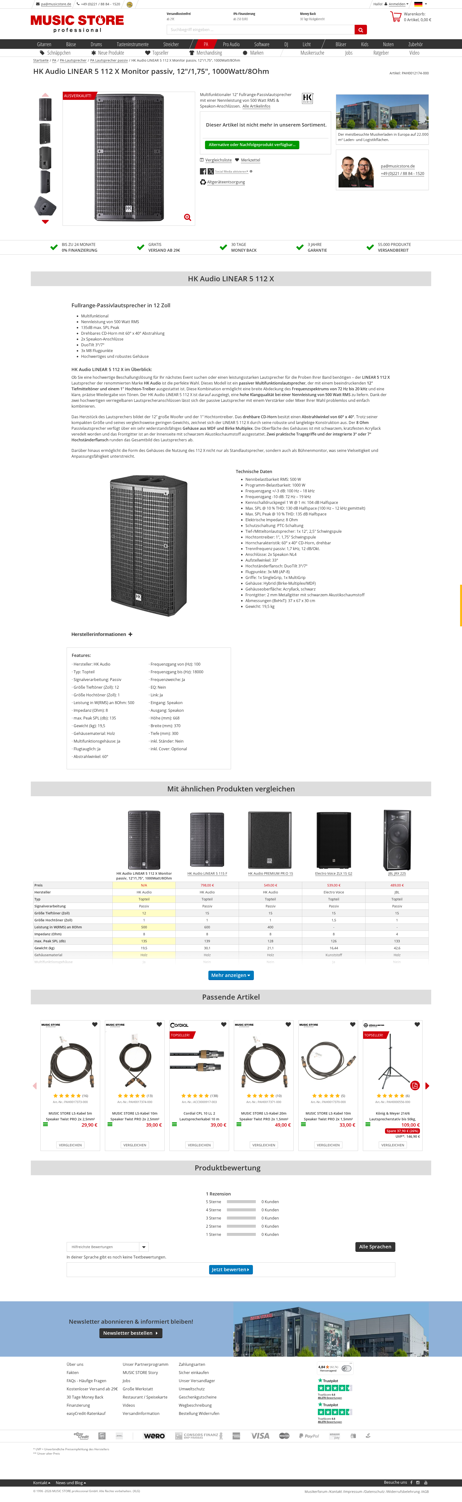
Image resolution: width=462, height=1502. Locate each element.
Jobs (349, 52)
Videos (129, 1405)
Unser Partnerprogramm (145, 1364)
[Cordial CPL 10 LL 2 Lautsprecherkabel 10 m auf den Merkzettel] (223, 1025)
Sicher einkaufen (194, 1372)
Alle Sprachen (375, 1246)
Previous (45, 94)
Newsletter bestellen (128, 1333)
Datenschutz (375, 1491)
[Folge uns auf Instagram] (418, 1482)
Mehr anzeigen (228, 975)
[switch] (346, 1368)
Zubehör (415, 44)
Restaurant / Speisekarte (145, 1397)
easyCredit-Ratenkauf (86, 1413)
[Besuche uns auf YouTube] (426, 1482)
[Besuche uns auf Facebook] (411, 1482)
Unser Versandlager (197, 1380)
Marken (256, 52)
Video (415, 52)
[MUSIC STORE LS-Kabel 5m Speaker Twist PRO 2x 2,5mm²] (70, 1060)
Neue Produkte (111, 52)
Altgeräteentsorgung (226, 182)
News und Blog (69, 1482)
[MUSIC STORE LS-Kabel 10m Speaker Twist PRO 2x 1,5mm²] (328, 1060)
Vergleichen (70, 1145)
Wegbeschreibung (195, 1405)
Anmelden (397, 4)
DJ (286, 44)
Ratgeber (381, 52)
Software (262, 44)
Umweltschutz (192, 1389)
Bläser (341, 44)
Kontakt (40, 1482)
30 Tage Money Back (85, 1397)
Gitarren (44, 44)
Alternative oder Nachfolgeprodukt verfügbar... (252, 144)
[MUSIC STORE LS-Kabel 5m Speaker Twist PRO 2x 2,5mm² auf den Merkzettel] (94, 1025)
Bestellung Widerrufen (199, 1413)
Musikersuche (313, 52)
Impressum (353, 1491)
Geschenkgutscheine (198, 1397)
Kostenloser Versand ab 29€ (92, 1389)
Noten (388, 44)
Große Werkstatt (138, 1389)
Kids (364, 44)
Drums (96, 44)
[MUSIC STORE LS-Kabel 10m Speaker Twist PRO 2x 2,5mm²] (134, 1060)
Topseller (160, 52)
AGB (425, 1491)
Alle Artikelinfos (256, 106)
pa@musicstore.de (56, 4)
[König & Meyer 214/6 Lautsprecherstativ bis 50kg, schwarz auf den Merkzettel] (417, 1025)
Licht (307, 44)
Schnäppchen (59, 52)
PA (206, 44)
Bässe (71, 44)
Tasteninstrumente (132, 44)
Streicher (171, 44)
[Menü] (351, 1364)
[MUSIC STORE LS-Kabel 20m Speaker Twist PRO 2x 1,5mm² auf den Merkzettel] (288, 1025)
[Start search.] (361, 29)
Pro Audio (231, 44)
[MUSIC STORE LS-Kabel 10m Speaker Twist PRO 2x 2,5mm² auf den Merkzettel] (159, 1025)
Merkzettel (250, 160)
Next (45, 222)
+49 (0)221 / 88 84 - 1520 (402, 173)
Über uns (75, 1364)
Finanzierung (78, 1405)
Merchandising (209, 52)
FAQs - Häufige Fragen (86, 1380)
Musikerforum (316, 1491)
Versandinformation (141, 1413)
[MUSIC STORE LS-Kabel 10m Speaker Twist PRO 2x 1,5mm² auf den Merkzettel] (352, 1025)
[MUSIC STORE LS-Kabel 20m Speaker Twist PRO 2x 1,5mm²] (263, 1060)
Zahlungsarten (192, 1364)
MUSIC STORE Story (140, 1372)
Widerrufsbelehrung (403, 1491)
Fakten (73, 1372)
